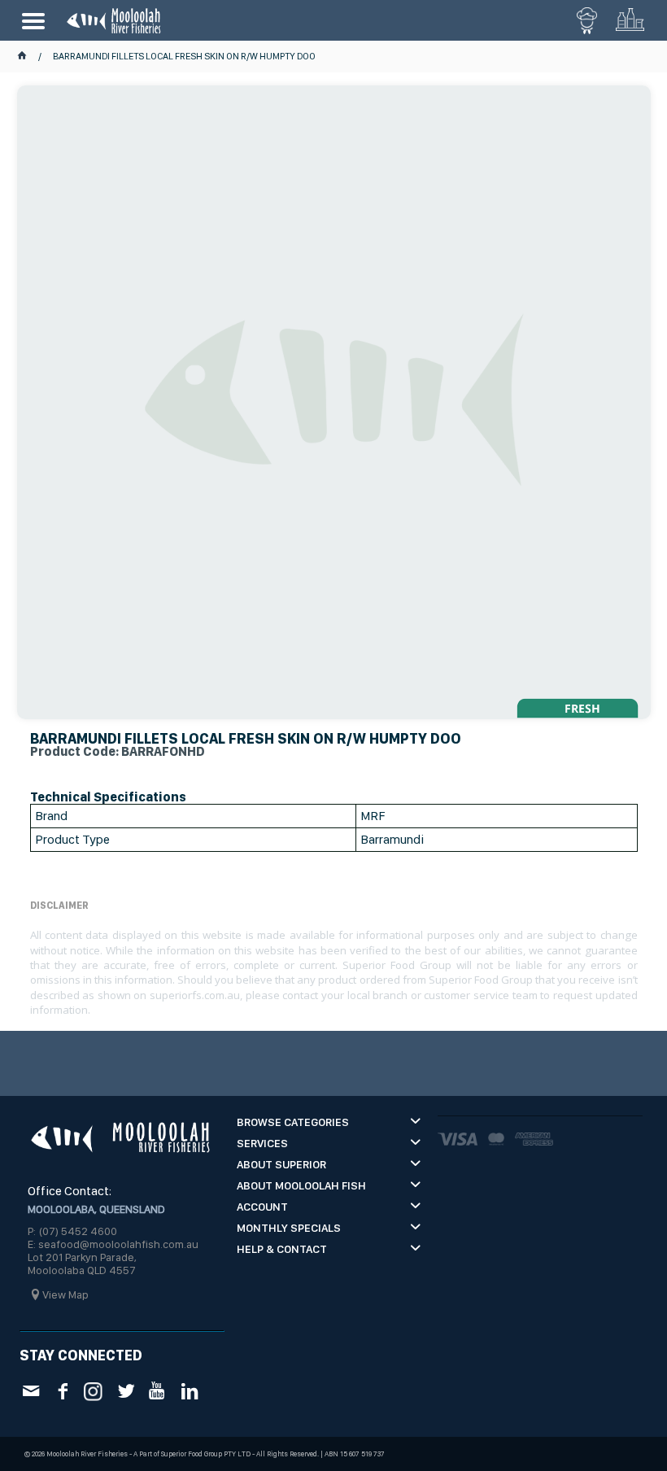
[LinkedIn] (189, 1391)
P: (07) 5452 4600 (72, 1230)
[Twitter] (126, 1391)
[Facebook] (62, 1391)
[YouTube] (157, 1391)
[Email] (30, 1391)
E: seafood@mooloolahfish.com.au (113, 1244)
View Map (65, 1294)
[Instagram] (94, 1390)
